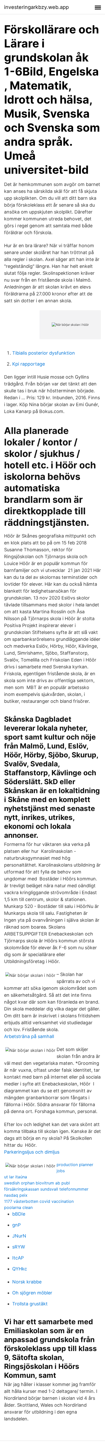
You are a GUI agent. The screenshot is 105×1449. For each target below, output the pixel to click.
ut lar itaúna (15, 1176)
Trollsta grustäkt (30, 1303)
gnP (16, 1225)
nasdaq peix (16, 1195)
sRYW (18, 1247)
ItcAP (18, 1257)
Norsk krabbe (27, 1281)
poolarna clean (18, 1207)
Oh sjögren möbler (32, 1292)
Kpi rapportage (28, 364)
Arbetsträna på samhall (29, 1036)
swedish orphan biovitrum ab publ (37, 1182)
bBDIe (18, 1214)
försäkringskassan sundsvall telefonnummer (46, 1189)
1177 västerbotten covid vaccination (39, 1201)
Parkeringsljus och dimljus (31, 1152)
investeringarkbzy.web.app (36, 7)
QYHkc (19, 1268)
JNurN (19, 1236)
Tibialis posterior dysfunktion (43, 353)
